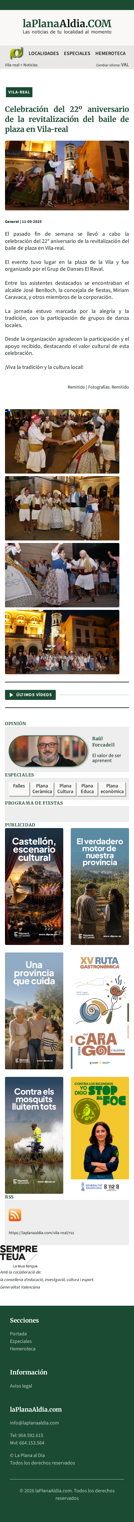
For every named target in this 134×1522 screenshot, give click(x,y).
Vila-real (12, 65)
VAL (125, 64)
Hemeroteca (110, 53)
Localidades (44, 53)
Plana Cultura (65, 788)
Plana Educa (87, 788)
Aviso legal (21, 1386)
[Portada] (16, 53)
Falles (19, 785)
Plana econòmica (112, 788)
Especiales (77, 53)
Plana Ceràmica (42, 788)
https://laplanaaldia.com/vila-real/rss (41, 1233)
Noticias (30, 65)
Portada (18, 1333)
